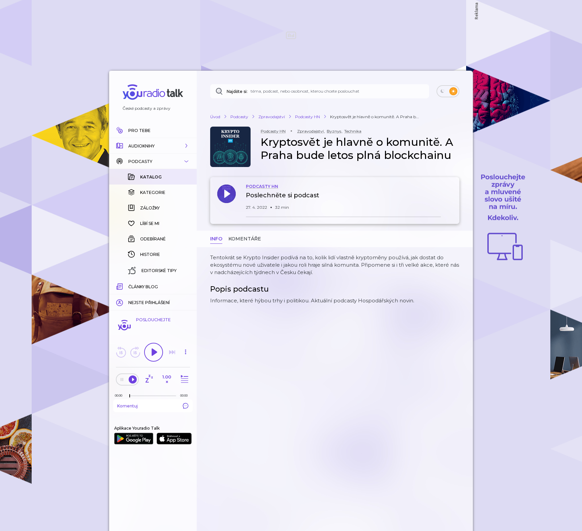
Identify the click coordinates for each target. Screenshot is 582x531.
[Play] (153, 352)
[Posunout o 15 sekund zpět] (121, 352)
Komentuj (127, 405)
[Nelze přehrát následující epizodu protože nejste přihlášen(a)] (172, 352)
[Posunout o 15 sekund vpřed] (135, 352)
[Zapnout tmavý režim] (448, 91)
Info (216, 239)
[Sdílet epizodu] (452, 199)
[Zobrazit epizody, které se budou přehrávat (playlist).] (183, 379)
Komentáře (244, 239)
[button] (153, 146)
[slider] (129, 396)
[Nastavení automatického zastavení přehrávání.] (148, 379)
